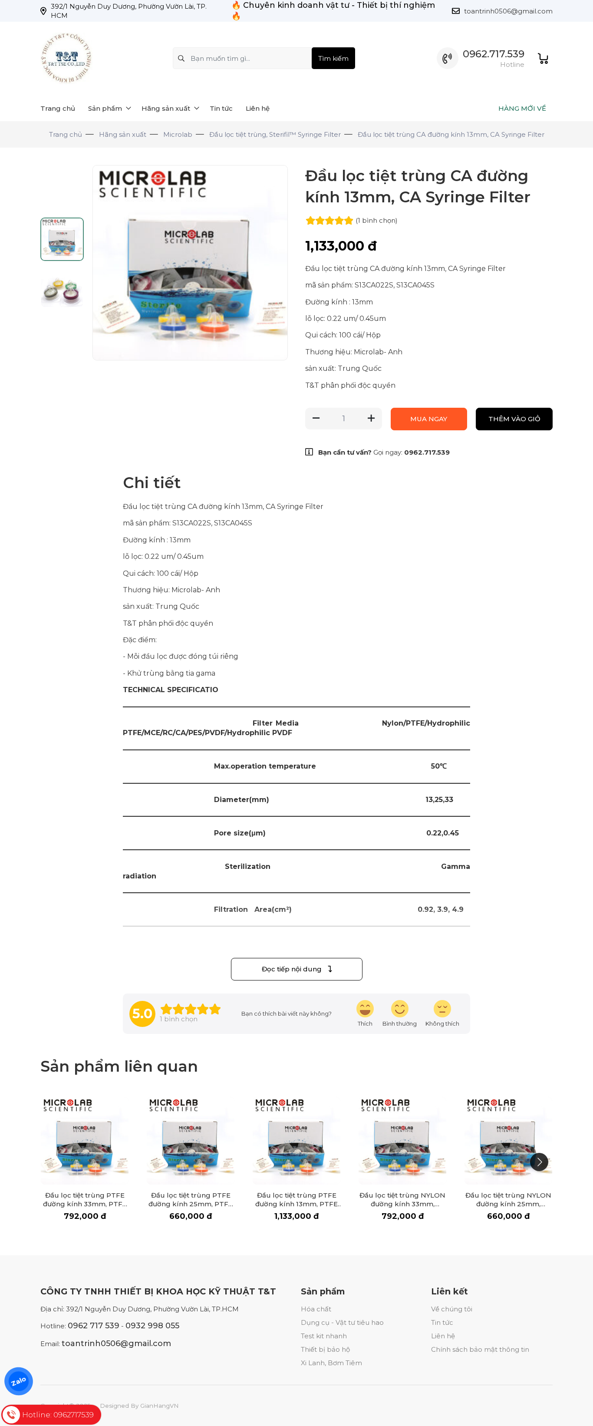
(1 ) (377, 220)
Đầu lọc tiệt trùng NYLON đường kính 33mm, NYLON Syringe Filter (402, 1204)
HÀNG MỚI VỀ (522, 108)
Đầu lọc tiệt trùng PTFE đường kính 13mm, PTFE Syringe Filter (296, 1204)
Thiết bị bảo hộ (325, 1349)
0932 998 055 (152, 1325)
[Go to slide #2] (62, 286)
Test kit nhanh (324, 1336)
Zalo (18, 1381)
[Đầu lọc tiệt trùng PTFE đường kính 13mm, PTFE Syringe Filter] (296, 1141)
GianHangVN (159, 1405)
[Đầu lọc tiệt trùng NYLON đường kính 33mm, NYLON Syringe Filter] (402, 1141)
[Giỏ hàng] (543, 58)
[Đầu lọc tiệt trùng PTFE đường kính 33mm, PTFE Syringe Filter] (84, 1141)
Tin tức (442, 1322)
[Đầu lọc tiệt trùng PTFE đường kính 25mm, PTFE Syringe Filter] (190, 1141)
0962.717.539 (493, 54)
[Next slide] (274, 263)
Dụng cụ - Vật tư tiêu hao (342, 1322)
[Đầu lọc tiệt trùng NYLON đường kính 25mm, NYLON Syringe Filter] (508, 1141)
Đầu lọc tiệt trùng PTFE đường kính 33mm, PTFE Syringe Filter (85, 1204)
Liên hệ (443, 1336)
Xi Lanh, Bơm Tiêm (331, 1363)
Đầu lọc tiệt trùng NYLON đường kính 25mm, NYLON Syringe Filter (508, 1204)
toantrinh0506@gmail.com (508, 11)
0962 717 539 (93, 1325)
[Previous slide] (106, 263)
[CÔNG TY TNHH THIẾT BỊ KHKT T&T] (66, 58)
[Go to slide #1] (62, 239)
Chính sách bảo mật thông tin (480, 1349)
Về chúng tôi (451, 1309)
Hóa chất (316, 1309)
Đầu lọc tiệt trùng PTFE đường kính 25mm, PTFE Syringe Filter (190, 1204)
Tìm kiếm (333, 58)
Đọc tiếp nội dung (292, 969)
